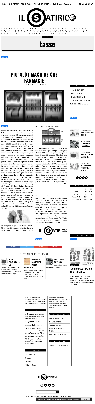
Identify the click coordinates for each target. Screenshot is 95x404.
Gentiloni (40, 318)
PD (41, 333)
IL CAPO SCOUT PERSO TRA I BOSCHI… (80, 100)
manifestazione (28, 330)
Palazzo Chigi (37, 333)
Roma (36, 339)
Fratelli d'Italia (36, 318)
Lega (38, 326)
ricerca (27, 339)
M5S (34, 328)
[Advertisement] (50, 189)
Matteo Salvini (29, 333)
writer (33, 343)
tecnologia (37, 341)
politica (35, 335)
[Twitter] (82, 4)
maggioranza (39, 328)
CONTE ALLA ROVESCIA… (59, 261)
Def (43, 314)
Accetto (86, 399)
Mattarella (42, 330)
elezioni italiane (40, 316)
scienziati (27, 341)
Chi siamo (28, 358)
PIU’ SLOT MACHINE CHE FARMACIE (34, 77)
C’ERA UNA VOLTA (30, 355)
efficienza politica (33, 316)
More (75, 284)
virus (41, 341)
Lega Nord (41, 326)
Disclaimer (28, 361)
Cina (33, 314)
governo (31, 321)
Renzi (42, 336)
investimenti (28, 326)
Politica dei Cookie (30, 365)
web (31, 343)
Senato (32, 341)
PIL (31, 336)
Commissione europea (39, 314)
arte (25, 314)
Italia (33, 325)
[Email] (89, 4)
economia (27, 316)
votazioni (27, 343)
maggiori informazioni (73, 399)
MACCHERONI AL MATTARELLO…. (79, 104)
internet (39, 322)
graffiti (36, 322)
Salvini (40, 339)
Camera (29, 314)
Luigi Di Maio (29, 328)
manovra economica (34, 330)
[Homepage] (86, 4)
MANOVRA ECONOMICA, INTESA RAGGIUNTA (33, 263)
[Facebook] (79, 4)
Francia (31, 319)
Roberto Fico (32, 339)
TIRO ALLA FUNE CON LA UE (14, 262)
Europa (27, 318)
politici (39, 336)
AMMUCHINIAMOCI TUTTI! (77, 90)
